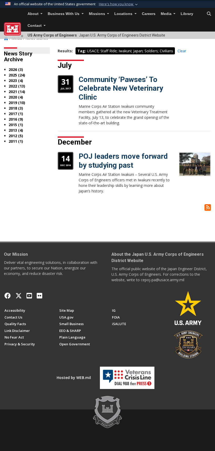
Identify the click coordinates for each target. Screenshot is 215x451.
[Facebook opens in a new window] (7, 295)
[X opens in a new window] (18, 295)
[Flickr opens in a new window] (39, 295)
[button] (119, 4)
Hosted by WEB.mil (74, 377)
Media (167, 14)
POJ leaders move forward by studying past (123, 161)
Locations (123, 14)
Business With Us (64, 14)
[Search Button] (209, 14)
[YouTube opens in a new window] (29, 295)
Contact (35, 26)
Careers (148, 14)
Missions (97, 14)
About (34, 14)
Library (187, 14)
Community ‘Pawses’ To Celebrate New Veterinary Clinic (121, 88)
